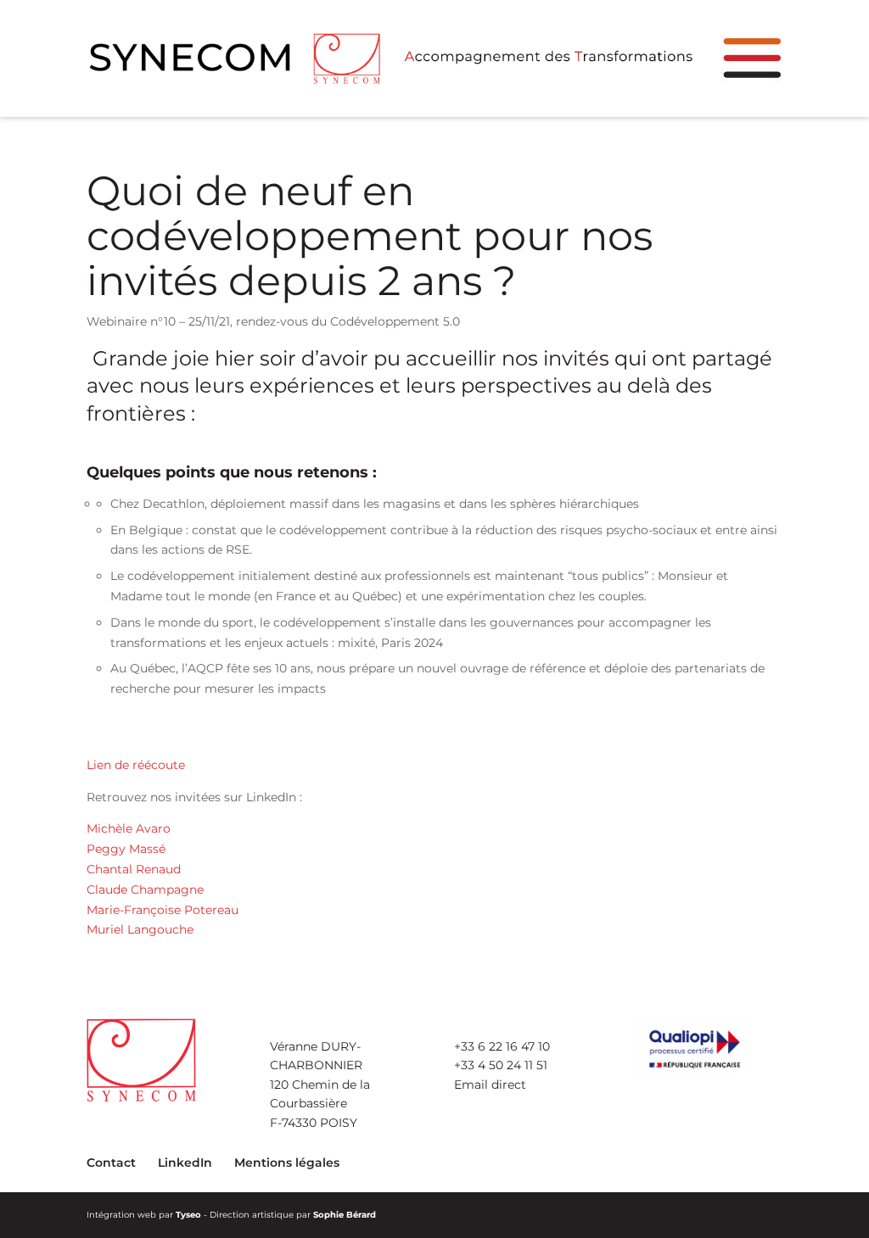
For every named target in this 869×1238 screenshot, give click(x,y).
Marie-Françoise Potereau (162, 909)
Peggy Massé (126, 848)
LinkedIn (185, 1162)
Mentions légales (286, 1162)
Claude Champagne (145, 889)
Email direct (490, 1084)
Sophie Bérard (344, 1214)
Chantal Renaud (134, 869)
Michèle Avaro (129, 828)
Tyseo (188, 1214)
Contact (111, 1162)
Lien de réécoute (136, 764)
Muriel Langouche (140, 929)
